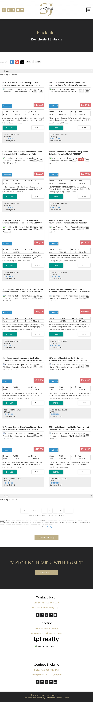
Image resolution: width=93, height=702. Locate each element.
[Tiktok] (13, 10)
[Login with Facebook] (12, 63)
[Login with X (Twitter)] (22, 63)
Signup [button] (29, 62)
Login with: (4, 62)
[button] (88, 10)
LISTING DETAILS (10, 128)
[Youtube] (22, 10)
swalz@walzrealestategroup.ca (47, 674)
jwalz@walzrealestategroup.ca (46, 607)
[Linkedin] (18, 10)
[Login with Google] (17, 63)
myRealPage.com (50, 527)
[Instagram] (9, 10)
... (55, 510)
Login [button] (38, 62)
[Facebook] (4, 10)
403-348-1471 (52, 670)
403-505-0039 (8, 139)
